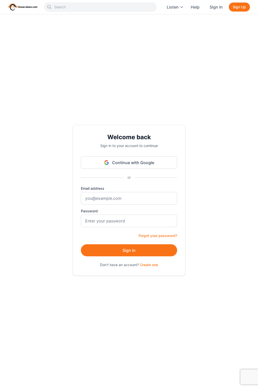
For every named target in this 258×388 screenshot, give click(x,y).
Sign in (129, 250)
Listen (173, 7)
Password (89, 211)
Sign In (216, 7)
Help (195, 7)
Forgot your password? (158, 235)
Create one (149, 265)
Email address (92, 188)
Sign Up (239, 7)
